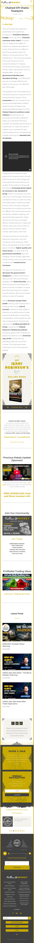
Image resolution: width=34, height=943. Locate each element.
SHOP (17, 926)
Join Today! (17, 539)
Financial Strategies (9, 903)
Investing (10, 896)
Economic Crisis (10, 894)
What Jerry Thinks (9, 901)
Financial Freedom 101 (10, 906)
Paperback (10, 437)
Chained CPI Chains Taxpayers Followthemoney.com (10, 2)
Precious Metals (10, 899)
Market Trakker (10, 892)
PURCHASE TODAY (17, 407)
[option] (17, 822)
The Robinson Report (24, 892)
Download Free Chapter (17, 442)
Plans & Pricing (24, 886)
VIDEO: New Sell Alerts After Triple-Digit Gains (14, 703)
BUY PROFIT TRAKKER (17, 922)
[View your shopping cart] (17, 934)
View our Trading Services (17, 594)
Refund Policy (24, 900)
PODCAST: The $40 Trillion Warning (13, 645)
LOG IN (17, 930)
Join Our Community (17, 513)
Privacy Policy (24, 898)
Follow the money (17, 877)
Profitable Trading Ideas (17, 571)
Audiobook (24, 437)
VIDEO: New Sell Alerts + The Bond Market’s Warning (16, 674)
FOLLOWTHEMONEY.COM (21, 939)
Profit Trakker (9, 886)
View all (17, 618)
